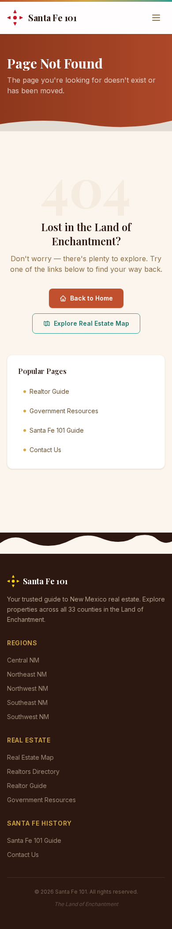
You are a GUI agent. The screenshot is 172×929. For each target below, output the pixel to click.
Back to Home (91, 298)
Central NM (23, 660)
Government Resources (64, 411)
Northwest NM (27, 688)
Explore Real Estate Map (91, 323)
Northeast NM (27, 674)
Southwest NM (28, 716)
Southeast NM (27, 702)
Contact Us (45, 449)
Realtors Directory (33, 771)
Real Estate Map (30, 757)
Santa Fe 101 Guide (57, 430)
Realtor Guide (49, 391)
